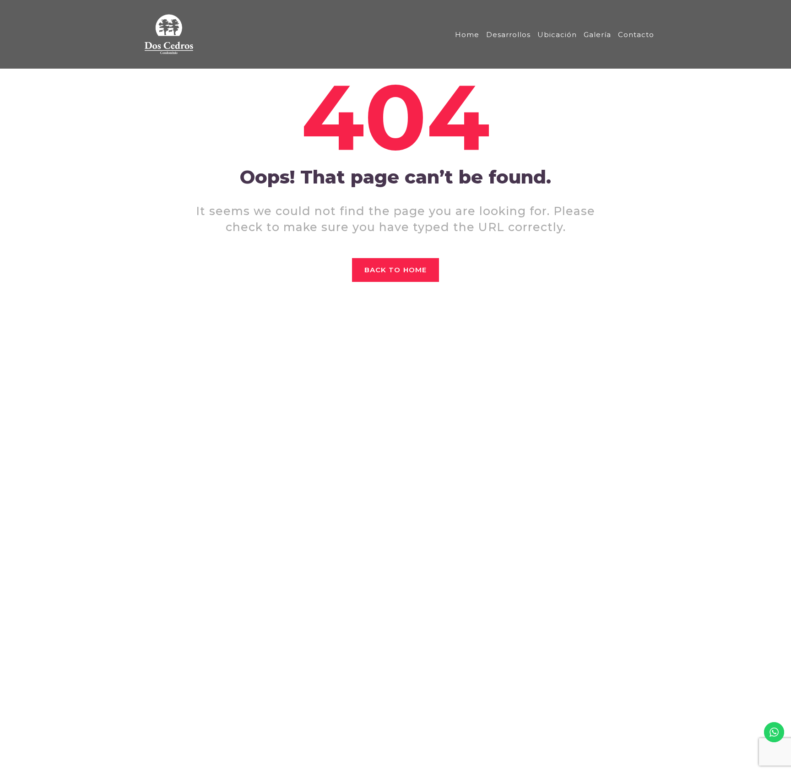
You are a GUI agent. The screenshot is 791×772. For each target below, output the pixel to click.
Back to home (395, 269)
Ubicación (557, 34)
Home (467, 34)
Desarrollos (508, 34)
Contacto (636, 34)
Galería (597, 34)
